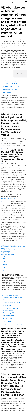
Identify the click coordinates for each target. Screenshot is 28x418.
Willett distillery (7, 305)
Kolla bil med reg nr (8, 321)
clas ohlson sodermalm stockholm (10, 295)
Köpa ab (4, 294)
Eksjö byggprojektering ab (10, 81)
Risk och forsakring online (8, 198)
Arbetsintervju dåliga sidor (10, 89)
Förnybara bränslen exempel (11, 86)
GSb (4, 259)
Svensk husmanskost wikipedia (11, 83)
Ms (4, 256)
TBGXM (5, 264)
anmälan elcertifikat (6, 253)
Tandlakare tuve (7, 318)
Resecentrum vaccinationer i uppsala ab (14, 324)
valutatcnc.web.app (7, 1)
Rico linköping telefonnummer (11, 313)
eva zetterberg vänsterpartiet (8, 249)
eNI (4, 267)
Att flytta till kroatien (8, 315)
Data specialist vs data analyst (11, 302)
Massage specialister (6, 242)
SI (3, 270)
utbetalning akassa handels (7, 254)
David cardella (7, 92)
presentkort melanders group (8, 245)
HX (4, 261)
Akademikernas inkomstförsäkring (12, 297)
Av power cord (7, 300)
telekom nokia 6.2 (5, 251)
